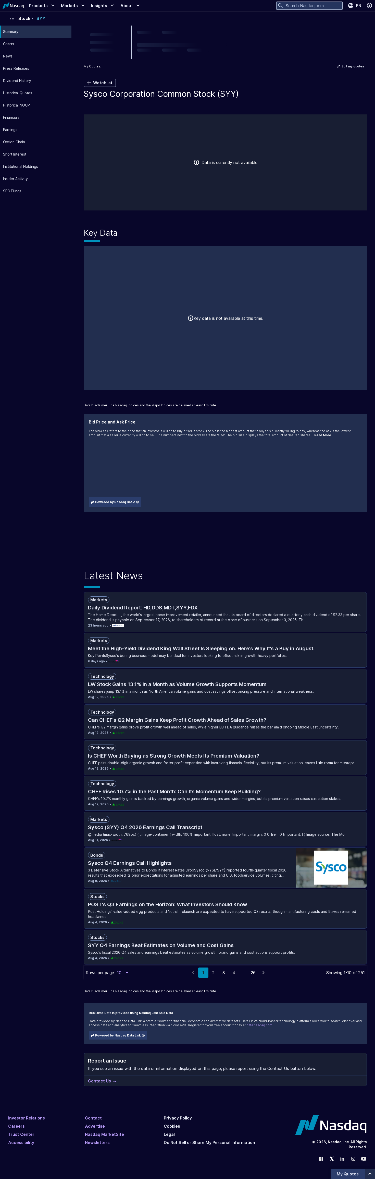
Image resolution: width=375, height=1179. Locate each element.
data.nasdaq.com (259, 1025)
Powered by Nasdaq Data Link (118, 1035)
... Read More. (321, 435)
